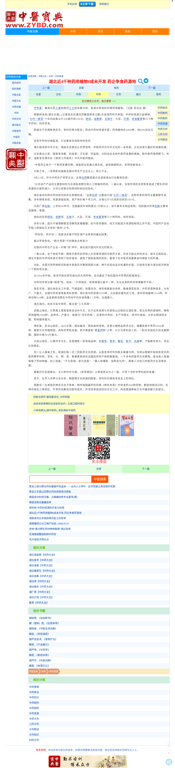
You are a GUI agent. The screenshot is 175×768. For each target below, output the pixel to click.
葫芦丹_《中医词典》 (40, 660)
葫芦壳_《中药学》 (39, 649)
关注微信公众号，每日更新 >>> (99, 101)
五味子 (109, 119)
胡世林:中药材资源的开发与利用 (46, 507)
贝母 (126, 119)
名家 (38, 94)
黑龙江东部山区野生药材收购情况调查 (50, 491)
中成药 (16, 137)
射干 (128, 341)
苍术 (112, 341)
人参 (58, 108)
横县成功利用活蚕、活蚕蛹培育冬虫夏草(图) (53, 497)
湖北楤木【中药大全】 (41, 586)
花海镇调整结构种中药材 (42, 534)
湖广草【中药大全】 (40, 592)
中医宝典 (32, 31)
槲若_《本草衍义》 (39, 666)
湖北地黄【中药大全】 (41, 576)
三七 (72, 108)
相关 (116, 88)
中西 (78, 94)
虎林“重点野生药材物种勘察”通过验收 (50, 529)
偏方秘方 (16, 125)
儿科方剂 (162, 134)
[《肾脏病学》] (127, 435)
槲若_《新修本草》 (39, 655)
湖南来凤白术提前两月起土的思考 (47, 518)
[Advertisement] (87, 55)
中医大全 (42, 76)
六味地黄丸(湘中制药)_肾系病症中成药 (54, 410)
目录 (81, 88)
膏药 (158, 94)
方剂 (100, 31)
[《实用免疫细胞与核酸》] (113, 435)
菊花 (120, 341)
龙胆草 (98, 119)
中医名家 (16, 95)
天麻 (136, 341)
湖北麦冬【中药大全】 (41, 560)
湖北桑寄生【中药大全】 (42, 570)
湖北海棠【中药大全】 (41, 565)
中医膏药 (16, 131)
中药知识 (162, 108)
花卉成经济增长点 (39, 539)
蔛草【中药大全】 (39, 602)
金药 (100, 330)
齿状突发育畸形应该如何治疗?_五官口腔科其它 (59, 403)
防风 (88, 119)
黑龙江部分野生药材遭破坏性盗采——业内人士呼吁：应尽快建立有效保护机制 (72, 486)
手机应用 (72, 4)
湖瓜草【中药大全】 (40, 581)
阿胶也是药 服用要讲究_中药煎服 (51, 397)
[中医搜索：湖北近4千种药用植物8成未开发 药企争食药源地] (140, 81)
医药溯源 (16, 89)
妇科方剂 (34, 740)
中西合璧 (16, 107)
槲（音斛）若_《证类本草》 (44, 623)
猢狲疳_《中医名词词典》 (43, 628)
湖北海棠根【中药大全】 (42, 554)
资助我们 (104, 4)
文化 (58, 94)
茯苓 (104, 341)
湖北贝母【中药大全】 (41, 597)
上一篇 (46, 88)
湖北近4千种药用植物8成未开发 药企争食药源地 (55, 513)
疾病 (127, 31)
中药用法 (34, 692)
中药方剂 (162, 129)
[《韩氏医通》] (71, 435)
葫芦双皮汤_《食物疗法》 (43, 639)
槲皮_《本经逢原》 (39, 634)
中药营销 (34, 687)
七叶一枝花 (36, 119)
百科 (155, 31)
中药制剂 (162, 113)
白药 (84, 177)
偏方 (138, 94)
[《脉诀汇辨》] (85, 435)
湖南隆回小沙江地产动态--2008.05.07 (49, 523)
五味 (69, 217)
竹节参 (38, 108)
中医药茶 (16, 143)
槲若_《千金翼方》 (39, 644)
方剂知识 (34, 734)
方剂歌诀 (162, 139)
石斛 (47, 206)
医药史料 (16, 83)
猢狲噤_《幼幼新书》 (40, 618)
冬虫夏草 (137, 119)
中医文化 (16, 101)
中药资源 (59, 76)
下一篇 (151, 88)
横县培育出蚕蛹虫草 (40, 502)
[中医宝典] (34, 27)
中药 (73, 31)
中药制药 (162, 118)
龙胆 (58, 217)
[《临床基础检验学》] (99, 435)
